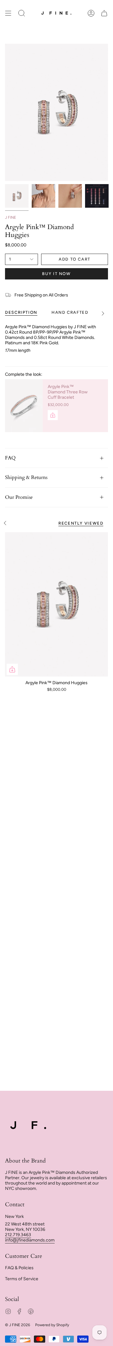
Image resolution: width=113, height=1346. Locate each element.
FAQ (10, 457)
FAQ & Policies (19, 1267)
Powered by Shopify (52, 1325)
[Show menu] (8, 13)
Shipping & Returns (26, 477)
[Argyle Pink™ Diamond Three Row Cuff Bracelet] (24, 405)
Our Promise (19, 497)
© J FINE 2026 (17, 1325)
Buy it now (56, 273)
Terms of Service (21, 1278)
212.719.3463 (18, 1234)
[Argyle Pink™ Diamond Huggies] (56, 604)
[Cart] (104, 13)
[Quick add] (12, 669)
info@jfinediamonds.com (30, 1240)
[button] (21, 13)
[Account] (91, 13)
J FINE (10, 217)
